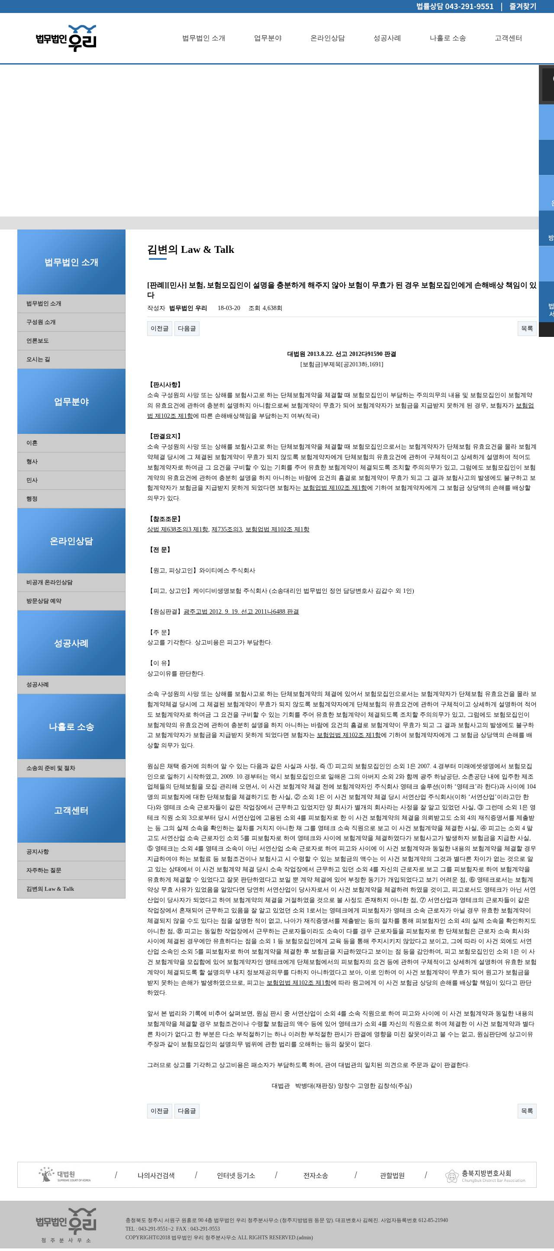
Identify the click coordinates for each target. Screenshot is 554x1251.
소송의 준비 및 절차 (50, 768)
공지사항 (37, 851)
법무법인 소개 (203, 38)
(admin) (305, 1238)
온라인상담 (327, 38)
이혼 (32, 443)
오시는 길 (38, 359)
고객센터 (508, 38)
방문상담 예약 (43, 601)
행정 (32, 498)
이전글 (160, 328)
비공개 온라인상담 (49, 582)
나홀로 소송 (448, 38)
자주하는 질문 (43, 870)
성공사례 (387, 38)
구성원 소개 (41, 322)
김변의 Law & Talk (50, 889)
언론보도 (37, 340)
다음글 (187, 328)
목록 (527, 328)
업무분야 (268, 38)
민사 (32, 480)
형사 (32, 461)
